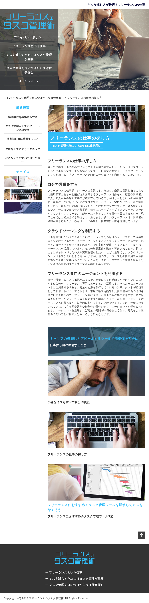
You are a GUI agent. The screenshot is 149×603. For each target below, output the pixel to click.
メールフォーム (29, 81)
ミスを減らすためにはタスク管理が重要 (29, 57)
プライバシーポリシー (29, 37)
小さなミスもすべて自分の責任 (69, 402)
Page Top (141, 535)
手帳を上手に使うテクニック (22, 149)
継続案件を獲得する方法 (23, 117)
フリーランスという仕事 (29, 46)
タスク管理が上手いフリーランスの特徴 (22, 127)
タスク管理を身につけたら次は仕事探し (29, 70)
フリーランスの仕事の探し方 (67, 454)
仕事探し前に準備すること (23, 138)
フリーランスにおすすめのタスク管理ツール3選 (80, 516)
